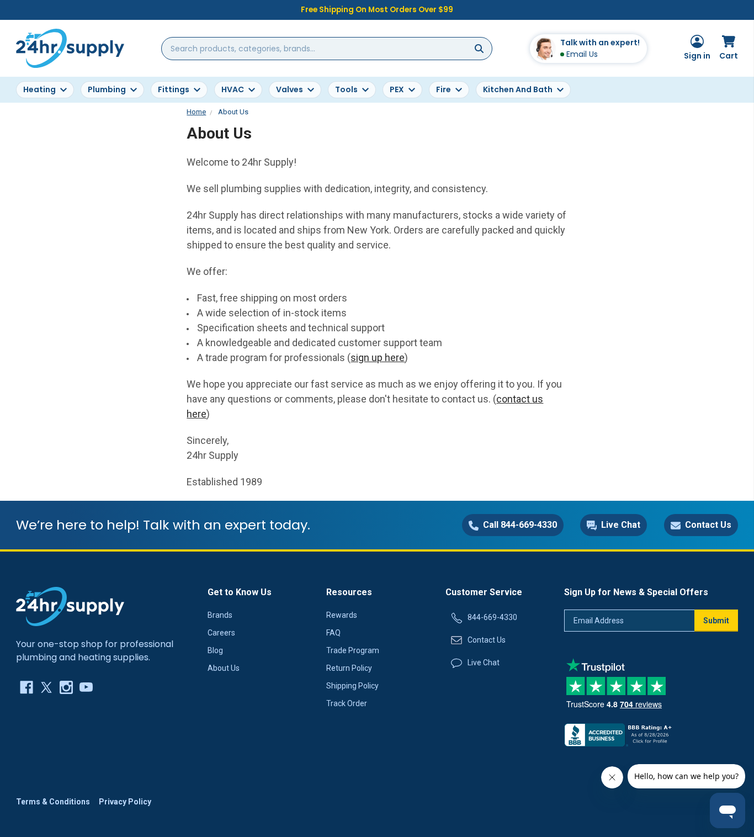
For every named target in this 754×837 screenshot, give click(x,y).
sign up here (378, 357)
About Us (224, 668)
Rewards (341, 615)
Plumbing (107, 89)
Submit (716, 620)
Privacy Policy (125, 801)
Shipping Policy (352, 685)
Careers (221, 632)
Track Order (346, 703)
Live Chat (484, 662)
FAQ (333, 632)
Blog (215, 650)
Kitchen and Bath (518, 89)
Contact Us (487, 639)
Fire (443, 89)
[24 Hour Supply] (70, 605)
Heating (39, 89)
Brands (220, 615)
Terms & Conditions (53, 801)
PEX (397, 89)
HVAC (232, 89)
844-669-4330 (492, 617)
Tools (346, 89)
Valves (289, 89)
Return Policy (349, 668)
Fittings (173, 89)
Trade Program (352, 650)
